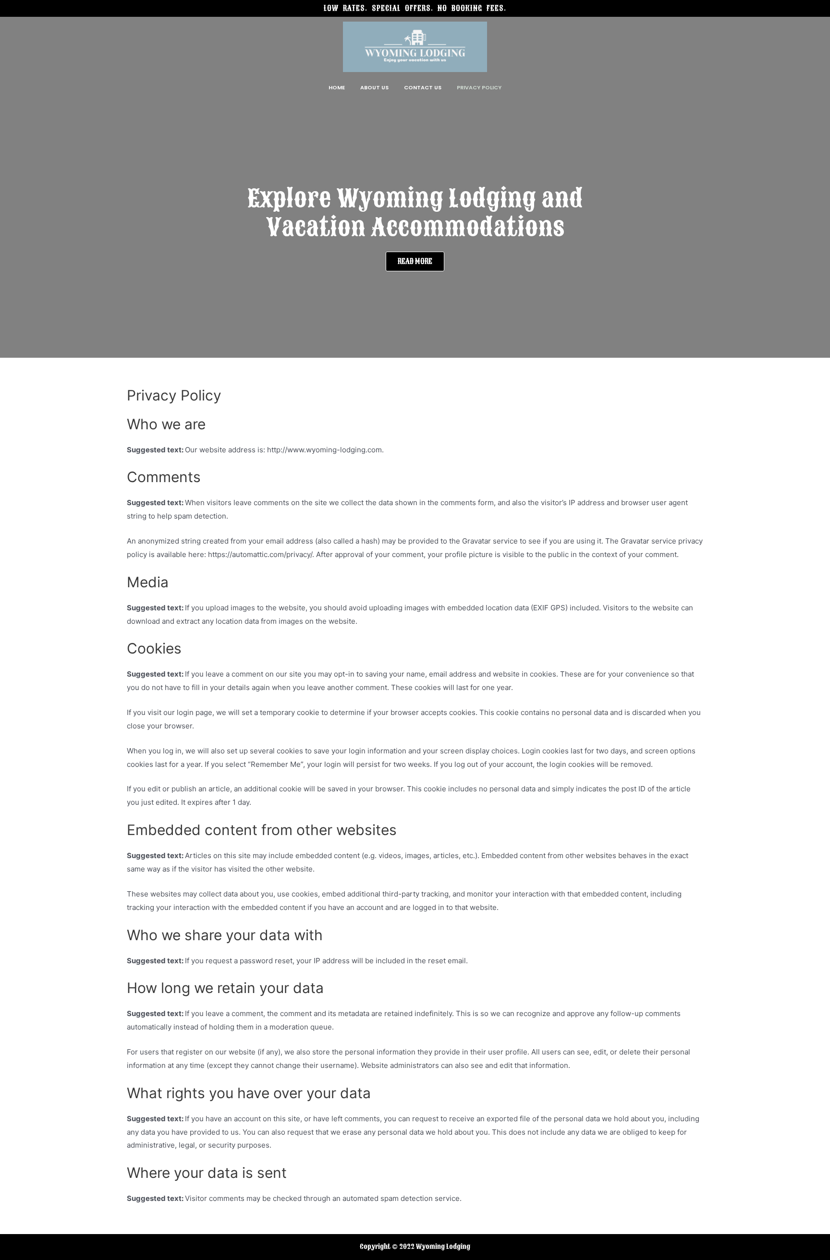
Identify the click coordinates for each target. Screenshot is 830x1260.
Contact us (422, 87)
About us (374, 87)
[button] (415, 261)
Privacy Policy (479, 87)
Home (337, 87)
